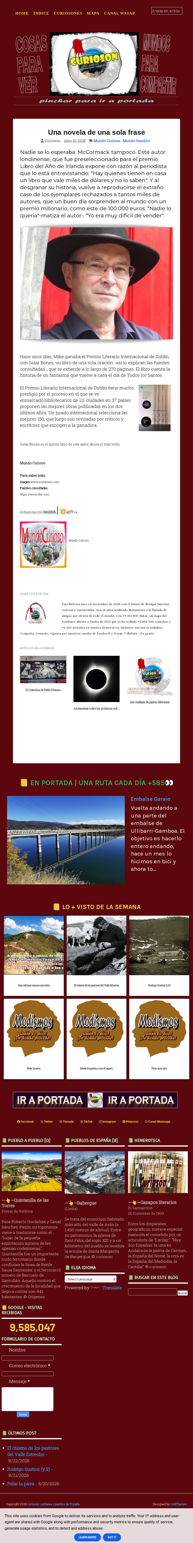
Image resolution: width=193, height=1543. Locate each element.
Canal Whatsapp (159, 1121)
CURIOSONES (68, 13)
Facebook (27, 1121)
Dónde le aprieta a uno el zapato (96, 1068)
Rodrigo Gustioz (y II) (159, 985)
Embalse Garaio (150, 799)
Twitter (48, 1121)
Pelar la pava (33, 1068)
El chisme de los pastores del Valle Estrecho (96, 985)
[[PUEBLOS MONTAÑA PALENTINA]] (33, 1189)
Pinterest (131, 1121)
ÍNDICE (41, 13)
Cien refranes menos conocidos (34, 985)
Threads (68, 1121)
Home (22, 13)
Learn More (87, 1537)
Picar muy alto (159, 1068)
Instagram (109, 1121)
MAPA (93, 13)
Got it (112, 1537)
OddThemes (179, 1504)
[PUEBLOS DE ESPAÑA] (96, 1192)
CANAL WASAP (119, 13)
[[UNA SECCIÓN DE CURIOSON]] (159, 1191)
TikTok (87, 1121)
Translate (112, 1287)
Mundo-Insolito (136, 140)
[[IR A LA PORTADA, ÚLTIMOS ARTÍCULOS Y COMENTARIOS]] (96, 1106)
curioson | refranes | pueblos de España (54, 1504)
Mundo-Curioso (107, 140)
